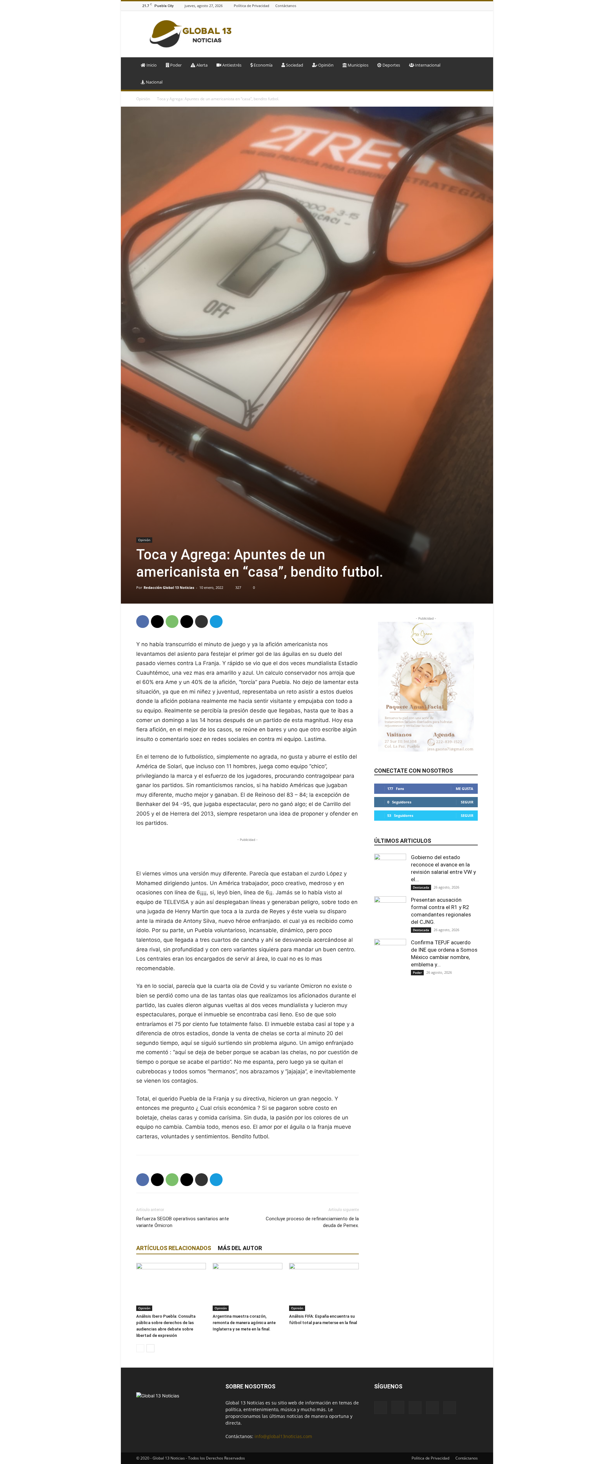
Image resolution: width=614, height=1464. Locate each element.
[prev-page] (140, 1348)
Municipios (357, 65)
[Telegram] (216, 621)
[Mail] (458, 5)
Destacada (421, 887)
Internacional (427, 65)
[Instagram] (450, 5)
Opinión (325, 65)
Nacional (153, 82)
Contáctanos (285, 5)
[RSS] (466, 5)
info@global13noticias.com (283, 1436)
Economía (262, 65)
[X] (474, 5)
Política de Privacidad (251, 5)
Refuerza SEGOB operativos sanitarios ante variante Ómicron (182, 1222)
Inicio (151, 65)
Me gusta (464, 788)
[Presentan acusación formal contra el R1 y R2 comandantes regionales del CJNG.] (390, 912)
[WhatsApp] (172, 621)
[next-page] (150, 1348)
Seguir (467, 802)
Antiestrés (231, 65)
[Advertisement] (361, 34)
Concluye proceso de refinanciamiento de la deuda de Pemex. (312, 1222)
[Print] (201, 621)
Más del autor (240, 1248)
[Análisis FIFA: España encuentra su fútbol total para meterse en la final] (324, 1287)
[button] (470, 65)
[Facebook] (442, 5)
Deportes (391, 65)
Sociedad (294, 65)
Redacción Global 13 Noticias (169, 587)
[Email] (186, 621)
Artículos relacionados (173, 1248)
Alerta (201, 65)
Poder (175, 65)
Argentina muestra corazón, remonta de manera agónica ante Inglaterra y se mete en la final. (244, 1322)
